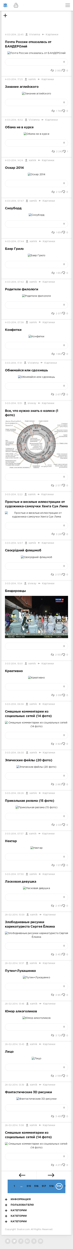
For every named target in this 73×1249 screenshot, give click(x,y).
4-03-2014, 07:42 (14, 282)
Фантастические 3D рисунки (28, 1092)
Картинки (52, 35)
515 (29, 1186)
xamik (32, 79)
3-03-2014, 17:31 (13, 363)
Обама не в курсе (19, 127)
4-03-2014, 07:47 (14, 201)
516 (36, 1186)
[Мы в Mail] (40, 1241)
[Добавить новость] (36, 5)
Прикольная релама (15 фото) (29, 800)
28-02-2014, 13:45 (14, 1044)
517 (44, 1186)
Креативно (14, 671)
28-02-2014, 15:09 (14, 915)
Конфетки (13, 330)
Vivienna (34, 35)
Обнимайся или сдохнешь (26, 370)
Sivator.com (23, 1229)
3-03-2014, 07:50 (14, 874)
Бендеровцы (15, 591)
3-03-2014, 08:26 (14, 793)
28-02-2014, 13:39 (14, 1085)
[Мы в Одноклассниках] (34, 1241)
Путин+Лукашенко (20, 971)
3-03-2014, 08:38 (14, 704)
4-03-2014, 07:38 (14, 323)
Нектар (11, 841)
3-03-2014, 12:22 (14, 495)
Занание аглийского (22, 86)
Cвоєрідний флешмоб (23, 550)
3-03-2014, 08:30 (14, 753)
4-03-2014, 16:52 (14, 120)
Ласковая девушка (20, 881)
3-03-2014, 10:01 (14, 664)
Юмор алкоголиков (21, 1011)
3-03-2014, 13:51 (13, 403)
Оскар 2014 (14, 167)
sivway (32, 403)
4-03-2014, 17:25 (14, 79)
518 (51, 1186)
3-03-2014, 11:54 (13, 584)
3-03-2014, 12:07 (14, 543)
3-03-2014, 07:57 (14, 834)
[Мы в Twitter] (14, 1241)
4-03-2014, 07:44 (14, 242)
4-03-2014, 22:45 (14, 35)
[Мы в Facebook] (21, 1241)
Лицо (9, 1051)
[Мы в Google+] (27, 1241)
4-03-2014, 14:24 (14, 161)
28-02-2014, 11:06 (14, 1125)
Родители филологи (21, 289)
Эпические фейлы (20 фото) (28, 760)
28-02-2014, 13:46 (14, 1004)
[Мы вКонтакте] (7, 1241)
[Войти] (16, 5)
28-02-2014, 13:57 (14, 963)
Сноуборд (13, 208)
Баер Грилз (14, 249)
